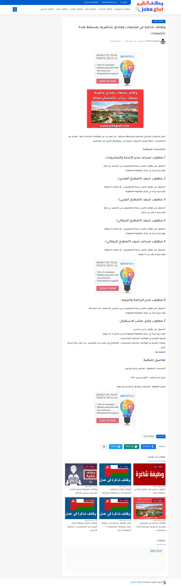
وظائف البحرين (47, 9)
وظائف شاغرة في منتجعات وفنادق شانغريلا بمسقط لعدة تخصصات (150, 527)
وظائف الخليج (136, 582)
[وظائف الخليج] (150, 7)
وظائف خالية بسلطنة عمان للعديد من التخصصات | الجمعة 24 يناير (82, 527)
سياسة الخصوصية (109, 2)
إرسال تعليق (156, 551)
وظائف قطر (90, 9)
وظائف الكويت (76, 9)
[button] (148, 446)
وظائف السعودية (122, 9)
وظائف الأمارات (105, 9)
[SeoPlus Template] (164, 582)
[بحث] (15, 9)
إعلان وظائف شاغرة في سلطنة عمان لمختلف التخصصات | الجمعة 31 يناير (116, 527)
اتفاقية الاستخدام (91, 2)
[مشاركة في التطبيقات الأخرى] (104, 446)
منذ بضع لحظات (157, 486)
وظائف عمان (62, 9)
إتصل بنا (123, 2)
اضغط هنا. (159, 352)
